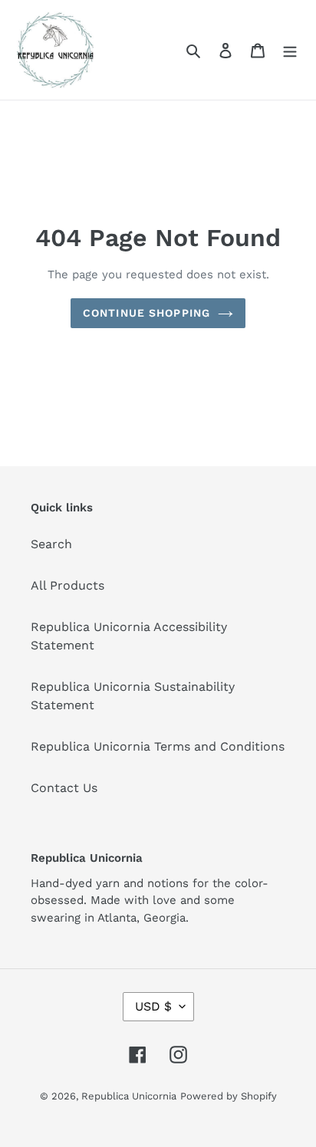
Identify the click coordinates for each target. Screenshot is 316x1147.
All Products (67, 585)
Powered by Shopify (228, 1096)
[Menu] (290, 50)
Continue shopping (146, 313)
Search (51, 544)
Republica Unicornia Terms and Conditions (158, 746)
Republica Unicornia (128, 1096)
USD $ (153, 1006)
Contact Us (64, 788)
